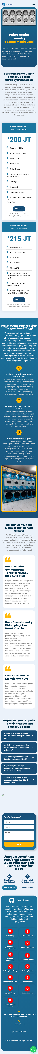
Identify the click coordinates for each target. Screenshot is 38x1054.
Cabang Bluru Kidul (10, 981)
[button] (34, 4)
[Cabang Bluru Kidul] (10, 977)
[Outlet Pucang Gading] (10, 1000)
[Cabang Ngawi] (27, 966)
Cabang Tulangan (27, 959)
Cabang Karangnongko (10, 947)
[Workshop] (10, 931)
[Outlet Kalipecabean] (10, 988)
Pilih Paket (19, 209)
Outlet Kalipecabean (10, 993)
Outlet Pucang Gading (10, 1005)
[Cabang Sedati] (27, 977)
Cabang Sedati (27, 981)
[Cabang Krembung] (10, 966)
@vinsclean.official (19, 1032)
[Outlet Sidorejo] (27, 988)
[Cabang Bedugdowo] (10, 954)
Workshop (10, 936)
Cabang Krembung (10, 971)
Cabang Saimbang (27, 947)
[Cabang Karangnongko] (10, 942)
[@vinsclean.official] (19, 1028)
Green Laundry (27, 936)
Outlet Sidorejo (27, 993)
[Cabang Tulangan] (27, 955)
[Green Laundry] (27, 931)
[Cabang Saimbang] (27, 943)
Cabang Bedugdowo (10, 959)
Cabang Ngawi (27, 971)
